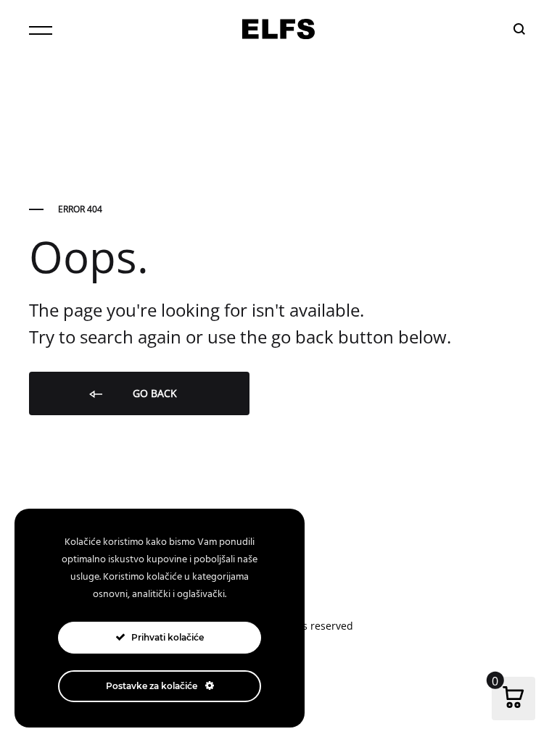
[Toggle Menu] (40, 30)
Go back (153, 393)
